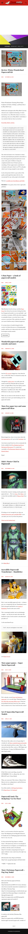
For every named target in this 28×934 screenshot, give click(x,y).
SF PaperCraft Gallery (17, 788)
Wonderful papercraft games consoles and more (12, 342)
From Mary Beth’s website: (8, 122)
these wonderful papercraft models (18, 743)
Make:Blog (6, 563)
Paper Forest (7, 656)
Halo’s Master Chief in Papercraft (10, 462)
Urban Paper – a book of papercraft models (10, 276)
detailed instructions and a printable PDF (11, 514)
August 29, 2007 (9, 576)
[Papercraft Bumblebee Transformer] (14, 598)
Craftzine (14, 790)
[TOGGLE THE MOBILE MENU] (2, 3)
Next (14, 926)
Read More (5, 335)
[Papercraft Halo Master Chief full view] (14, 559)
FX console (8, 373)
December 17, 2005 (9, 876)
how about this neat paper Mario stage (10, 701)
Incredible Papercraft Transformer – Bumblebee (12, 570)
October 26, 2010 (9, 76)
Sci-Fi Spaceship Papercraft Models (12, 713)
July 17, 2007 (8, 669)
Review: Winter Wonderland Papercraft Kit (12, 71)
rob (2, 76)
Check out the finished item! (8, 520)
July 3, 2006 (8, 803)
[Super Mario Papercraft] (14, 693)
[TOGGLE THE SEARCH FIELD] (26, 3)
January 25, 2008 (9, 413)
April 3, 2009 (8, 282)
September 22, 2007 (9, 468)
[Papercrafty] (14, 3)
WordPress (17, 931)
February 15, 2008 (9, 348)
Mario (22, 494)
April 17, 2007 (8, 718)
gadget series (11, 381)
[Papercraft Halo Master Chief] (14, 488)
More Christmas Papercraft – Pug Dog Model (13, 871)
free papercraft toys (6, 439)
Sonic (16, 494)
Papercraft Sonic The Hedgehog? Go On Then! (11, 797)
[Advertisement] (14, 20)
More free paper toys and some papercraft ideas (13, 407)
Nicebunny (21, 439)
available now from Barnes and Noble (15, 181)
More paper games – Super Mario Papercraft (12, 664)
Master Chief (20, 496)
